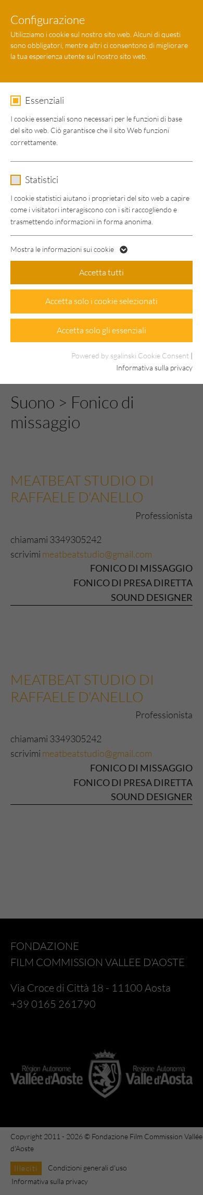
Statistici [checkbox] (41, 179)
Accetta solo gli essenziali (101, 330)
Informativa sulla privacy (154, 367)
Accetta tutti (101, 272)
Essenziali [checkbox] (44, 100)
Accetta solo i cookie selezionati (101, 301)
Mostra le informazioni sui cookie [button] (63, 249)
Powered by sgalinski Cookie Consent (131, 355)
